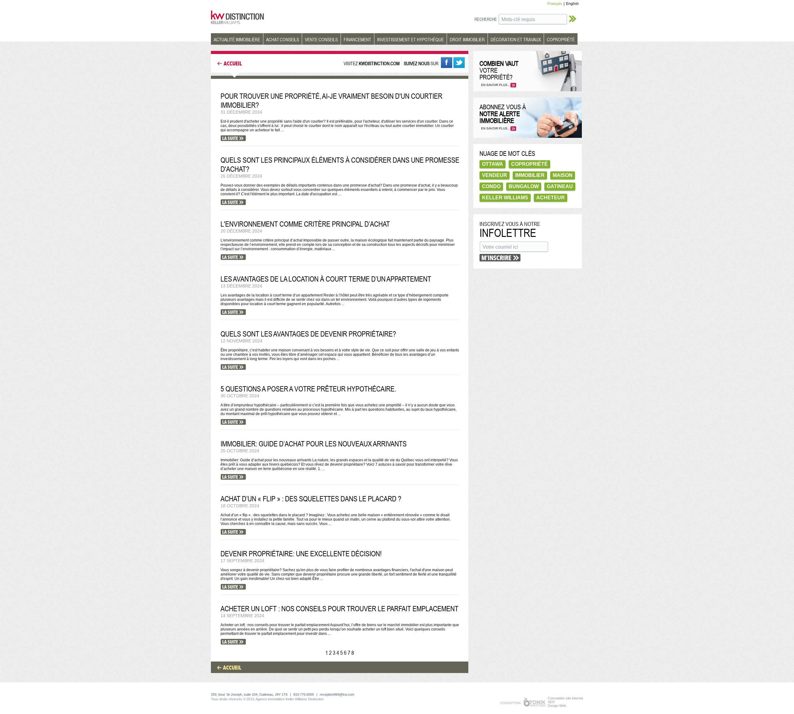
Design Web (557, 705)
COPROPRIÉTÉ (561, 39)
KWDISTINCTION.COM (379, 63)
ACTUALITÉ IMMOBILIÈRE (237, 39)
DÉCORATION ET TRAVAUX (516, 39)
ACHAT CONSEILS (282, 39)
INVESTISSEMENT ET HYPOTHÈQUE (410, 39)
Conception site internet (565, 698)
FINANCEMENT (357, 39)
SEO (551, 702)
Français (554, 4)
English (572, 4)
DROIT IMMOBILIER (467, 39)
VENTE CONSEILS (321, 39)
